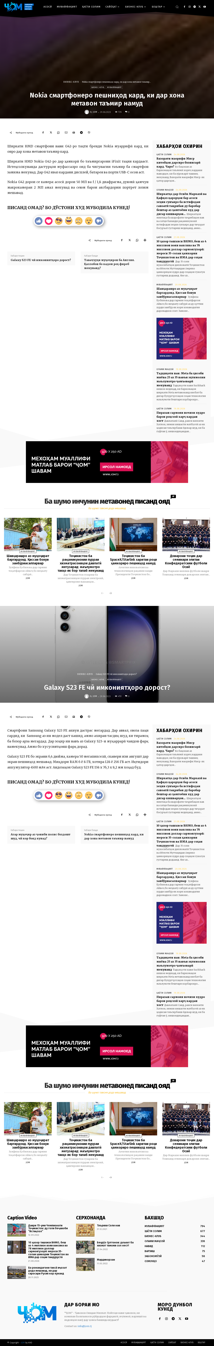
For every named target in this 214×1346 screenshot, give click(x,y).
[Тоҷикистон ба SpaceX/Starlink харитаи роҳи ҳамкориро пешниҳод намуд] (133, 534)
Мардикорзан (106, 1259)
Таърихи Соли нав (108, 1225)
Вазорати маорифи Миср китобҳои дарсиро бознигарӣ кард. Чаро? (178, 162)
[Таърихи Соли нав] (85, 1230)
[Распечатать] (73, 132)
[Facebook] (184, 7)
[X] (199, 7)
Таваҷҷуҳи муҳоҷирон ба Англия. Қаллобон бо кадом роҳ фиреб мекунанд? (109, 264)
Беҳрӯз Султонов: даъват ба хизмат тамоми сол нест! (115, 1244)
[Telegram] (194, 7)
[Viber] (89, 132)
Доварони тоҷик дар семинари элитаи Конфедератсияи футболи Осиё (186, 561)
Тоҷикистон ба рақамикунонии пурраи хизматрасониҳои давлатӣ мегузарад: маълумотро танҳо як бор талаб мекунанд (81, 563)
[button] (177, 6)
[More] (144, 240)
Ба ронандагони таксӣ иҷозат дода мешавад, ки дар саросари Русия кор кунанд (47, 1270)
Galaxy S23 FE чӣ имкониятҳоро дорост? (41, 260)
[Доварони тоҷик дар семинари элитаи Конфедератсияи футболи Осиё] (186, 534)
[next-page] (110, 593)
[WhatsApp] (58, 132)
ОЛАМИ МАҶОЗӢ (165, 190)
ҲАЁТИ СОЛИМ (164, 155)
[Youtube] (204, 7)
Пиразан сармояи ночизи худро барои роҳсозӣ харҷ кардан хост (180, 416)
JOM (95, 112)
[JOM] (87, 112)
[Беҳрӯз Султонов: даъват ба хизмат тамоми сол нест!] (85, 1247)
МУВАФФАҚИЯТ (114, 87)
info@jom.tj (85, 1326)
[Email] (66, 132)
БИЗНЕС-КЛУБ (71, 82)
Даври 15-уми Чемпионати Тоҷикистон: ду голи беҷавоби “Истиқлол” (48, 1228)
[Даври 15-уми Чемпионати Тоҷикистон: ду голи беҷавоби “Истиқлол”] (16, 1230)
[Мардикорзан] (85, 1264)
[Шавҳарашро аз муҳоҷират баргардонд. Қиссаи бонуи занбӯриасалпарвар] (28, 534)
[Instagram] (189, 7)
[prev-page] (102, 593)
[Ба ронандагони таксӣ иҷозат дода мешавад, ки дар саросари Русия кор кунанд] (16, 1272)
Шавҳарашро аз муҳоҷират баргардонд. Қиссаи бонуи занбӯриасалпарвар (176, 292)
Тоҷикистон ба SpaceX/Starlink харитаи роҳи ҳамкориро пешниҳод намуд (133, 559)
